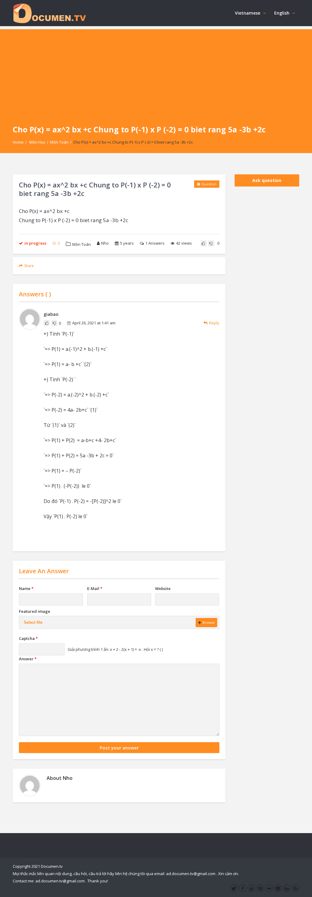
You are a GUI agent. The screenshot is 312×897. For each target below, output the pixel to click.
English (281, 13)
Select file (33, 622)
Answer (28, 658)
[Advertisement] (156, 71)
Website (163, 588)
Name (26, 588)
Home (18, 142)
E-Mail (94, 588)
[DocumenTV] (49, 12)
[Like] (203, 243)
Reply (214, 323)
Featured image (34, 611)
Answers (155, 243)
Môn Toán (59, 142)
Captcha (28, 638)
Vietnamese (247, 13)
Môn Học (37, 142)
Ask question (266, 180)
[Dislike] (211, 243)
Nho (105, 243)
